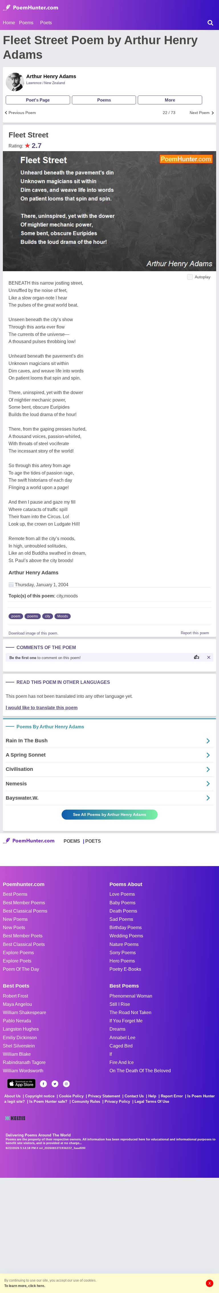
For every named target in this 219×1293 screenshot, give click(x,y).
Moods (62, 616)
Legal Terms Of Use (152, 1101)
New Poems (15, 919)
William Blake (17, 1054)
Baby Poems (122, 902)
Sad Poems (121, 919)
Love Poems (122, 894)
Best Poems (15, 894)
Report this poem (195, 633)
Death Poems (123, 911)
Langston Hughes (21, 1029)
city (47, 616)
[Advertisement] (85, 1235)
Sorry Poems (123, 952)
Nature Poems (124, 944)
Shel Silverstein (19, 1045)
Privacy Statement (104, 1096)
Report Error (172, 1096)
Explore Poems (18, 952)
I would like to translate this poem (42, 707)
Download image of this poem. (33, 633)
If (111, 1054)
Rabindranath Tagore (24, 1062)
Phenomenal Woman (131, 996)
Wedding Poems (126, 935)
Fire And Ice (122, 1062)
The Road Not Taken (130, 1012)
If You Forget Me (126, 1020)
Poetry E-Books (125, 969)
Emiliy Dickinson (20, 1037)
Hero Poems (122, 960)
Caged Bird (121, 1045)
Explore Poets (17, 960)
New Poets (14, 927)
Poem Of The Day (21, 969)
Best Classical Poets (24, 944)
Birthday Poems (126, 927)
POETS (93, 841)
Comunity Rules (86, 1101)
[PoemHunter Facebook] (43, 1083)
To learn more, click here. (24, 1286)
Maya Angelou (17, 1004)
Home (9, 22)
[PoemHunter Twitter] (54, 1083)
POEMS (72, 841)
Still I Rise (120, 1004)
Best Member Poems (24, 902)
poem (15, 616)
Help (152, 1096)
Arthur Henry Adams (51, 76)
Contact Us (134, 1096)
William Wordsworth (23, 1070)
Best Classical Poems (25, 911)
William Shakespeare (24, 1012)
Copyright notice (39, 1096)
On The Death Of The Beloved (140, 1070)
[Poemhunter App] (21, 1083)
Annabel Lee (122, 1037)
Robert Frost (15, 996)
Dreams (117, 1029)
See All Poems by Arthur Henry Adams (109, 814)
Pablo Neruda (17, 1020)
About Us (12, 1096)
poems (32, 616)
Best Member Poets (22, 935)
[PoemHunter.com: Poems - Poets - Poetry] (30, 8)
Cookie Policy (71, 1096)
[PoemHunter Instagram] (66, 1083)
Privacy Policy (117, 1101)
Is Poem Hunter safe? (48, 1101)
